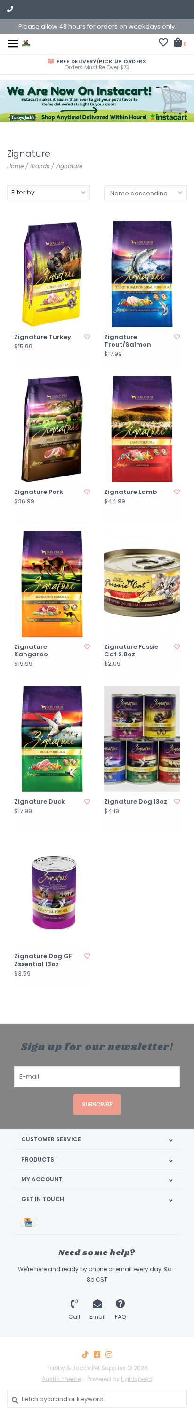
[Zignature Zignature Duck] (52, 739)
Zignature (69, 166)
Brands (39, 166)
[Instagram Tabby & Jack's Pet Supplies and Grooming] (109, 1354)
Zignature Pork (38, 492)
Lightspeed (137, 1379)
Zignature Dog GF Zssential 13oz (43, 960)
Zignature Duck (39, 802)
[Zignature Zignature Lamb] (142, 429)
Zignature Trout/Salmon (127, 341)
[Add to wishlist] (87, 337)
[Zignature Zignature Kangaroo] (52, 584)
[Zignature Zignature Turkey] (52, 274)
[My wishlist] (163, 43)
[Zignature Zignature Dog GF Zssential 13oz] (52, 893)
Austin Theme (61, 1379)
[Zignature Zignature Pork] (52, 429)
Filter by (22, 192)
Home (15, 166)
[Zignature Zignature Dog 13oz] (142, 739)
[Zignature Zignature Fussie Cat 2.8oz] (142, 584)
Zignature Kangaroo (31, 651)
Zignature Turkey (42, 337)
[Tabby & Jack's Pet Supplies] (26, 43)
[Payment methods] (30, 1222)
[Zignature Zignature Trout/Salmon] (142, 274)
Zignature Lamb (130, 492)
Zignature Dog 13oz (135, 802)
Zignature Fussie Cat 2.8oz (131, 651)
